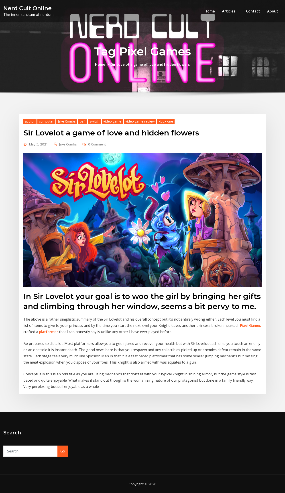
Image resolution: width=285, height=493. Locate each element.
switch (94, 121)
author (30, 121)
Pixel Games (250, 325)
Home (210, 11)
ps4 (83, 121)
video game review (140, 121)
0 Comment (97, 144)
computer (46, 121)
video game (112, 121)
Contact (253, 11)
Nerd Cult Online (27, 8)
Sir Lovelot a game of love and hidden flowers (150, 64)
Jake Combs (67, 121)
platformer (48, 331)
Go (62, 451)
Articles (229, 11)
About (272, 11)
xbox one (166, 121)
